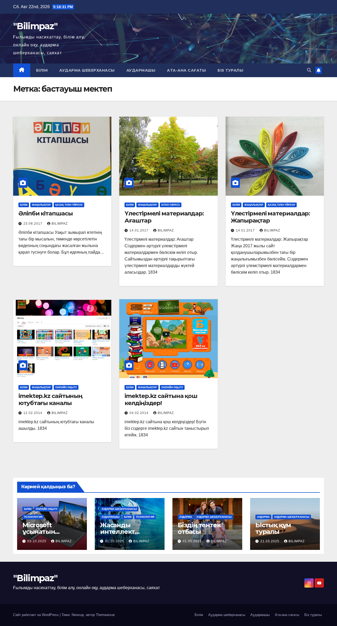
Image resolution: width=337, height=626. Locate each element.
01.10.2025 (115, 541)
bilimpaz (60, 223)
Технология (33, 516)
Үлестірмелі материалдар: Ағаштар (164, 217)
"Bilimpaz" (35, 26)
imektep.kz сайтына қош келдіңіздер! (161, 399)
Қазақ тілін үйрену (69, 204)
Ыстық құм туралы (273, 528)
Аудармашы (141, 70)
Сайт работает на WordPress (36, 615)
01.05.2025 (193, 541)
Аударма (185, 516)
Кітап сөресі (170, 204)
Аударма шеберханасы (87, 70)
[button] (309, 70)
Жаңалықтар (41, 204)
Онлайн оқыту (66, 387)
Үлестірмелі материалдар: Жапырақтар (270, 217)
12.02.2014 (33, 413)
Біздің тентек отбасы (199, 528)
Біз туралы (230, 70)
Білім (42, 70)
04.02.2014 (140, 413)
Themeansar (105, 615)
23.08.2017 (33, 223)
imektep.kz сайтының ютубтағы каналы (50, 399)
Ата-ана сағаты (186, 70)
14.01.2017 (140, 230)
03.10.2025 (37, 541)
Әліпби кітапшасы (45, 213)
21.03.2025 (270, 541)
